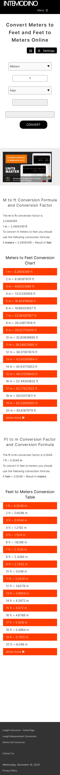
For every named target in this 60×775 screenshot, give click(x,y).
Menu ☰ (42, 10)
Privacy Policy (10, 770)
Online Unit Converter (14, 742)
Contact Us (8, 753)
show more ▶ (15, 417)
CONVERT (33, 124)
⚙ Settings (46, 50)
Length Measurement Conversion (19, 736)
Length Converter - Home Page (18, 730)
